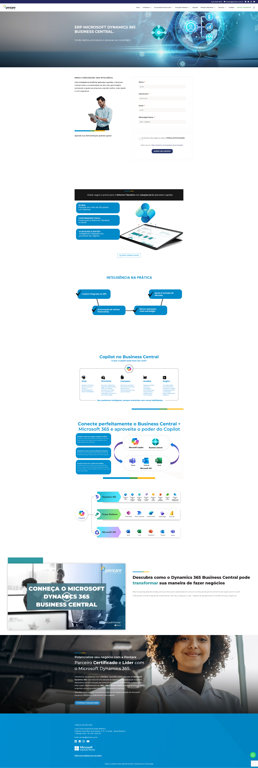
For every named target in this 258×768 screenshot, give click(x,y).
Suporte (195, 7)
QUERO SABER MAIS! (129, 255)
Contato (231, 7)
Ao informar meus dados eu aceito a (163, 138)
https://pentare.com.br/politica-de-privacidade (167, 145)
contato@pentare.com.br (88, 737)
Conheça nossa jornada (87, 703)
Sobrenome (143, 94)
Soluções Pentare (181, 7)
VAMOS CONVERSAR (244, 7)
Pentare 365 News (207, 7)
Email (141, 106)
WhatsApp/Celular (146, 117)
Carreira (221, 7)
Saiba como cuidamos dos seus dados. (88, 755)
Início (138, 7)
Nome (141, 82)
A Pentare (146, 7)
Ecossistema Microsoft (162, 7)
